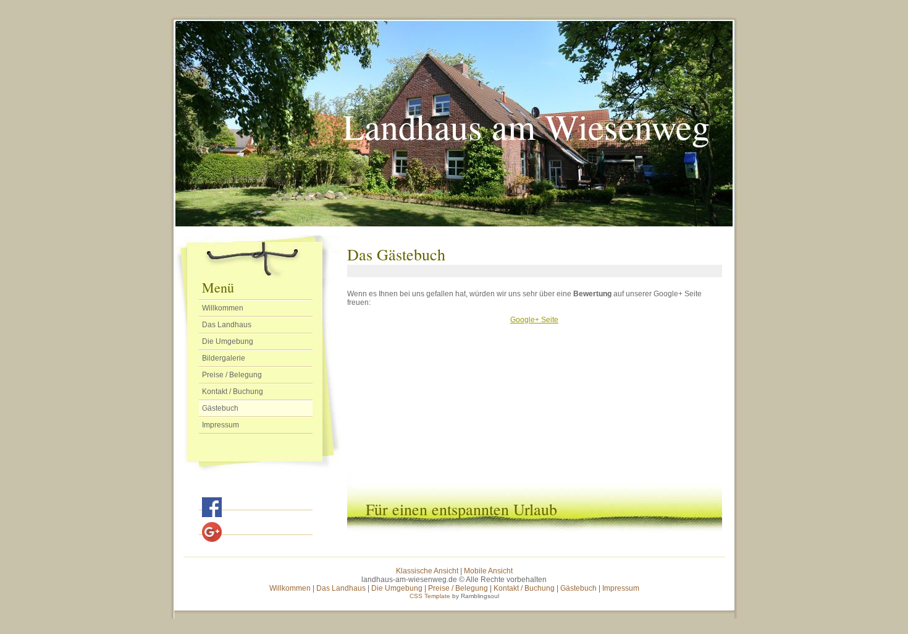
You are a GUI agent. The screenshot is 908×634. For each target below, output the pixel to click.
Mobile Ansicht (488, 571)
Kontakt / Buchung (232, 391)
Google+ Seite (534, 319)
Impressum (220, 425)
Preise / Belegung (232, 375)
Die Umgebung (227, 341)
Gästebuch (220, 408)
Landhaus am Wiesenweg (526, 126)
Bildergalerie (223, 358)
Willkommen (222, 308)
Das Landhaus (226, 324)
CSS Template (430, 596)
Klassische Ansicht (427, 571)
